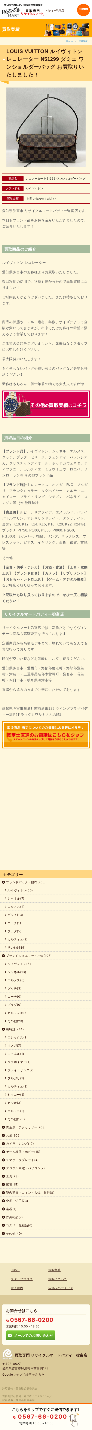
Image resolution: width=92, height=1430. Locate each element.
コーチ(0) (14, 996)
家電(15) (12, 1184)
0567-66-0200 (31, 1319)
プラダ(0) (14, 1004)
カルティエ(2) (17, 939)
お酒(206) (13, 1135)
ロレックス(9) (17, 1037)
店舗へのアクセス (60, 1288)
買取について (57, 1279)
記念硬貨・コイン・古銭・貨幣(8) (30, 1192)
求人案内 (17, 1288)
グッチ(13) (15, 915)
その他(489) (16, 947)
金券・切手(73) (16, 1201)
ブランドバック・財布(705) (25, 882)
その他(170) (16, 1119)
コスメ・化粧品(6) (19, 1225)
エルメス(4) (16, 906)
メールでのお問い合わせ (32, 1335)
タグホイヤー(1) (19, 1062)
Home (69, 41)
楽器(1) (10, 1209)
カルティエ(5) (17, 1013)
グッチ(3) (14, 988)
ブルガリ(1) (15, 1078)
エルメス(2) (15, 1111)
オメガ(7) (14, 1045)
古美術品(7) (14, 1217)
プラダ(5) (14, 931)
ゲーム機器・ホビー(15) (22, 1152)
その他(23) (15, 1021)
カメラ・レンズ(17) (19, 1143)
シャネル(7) (15, 898)
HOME (15, 1270)
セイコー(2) (15, 1094)
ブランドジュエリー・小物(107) (28, 955)
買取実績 (83, 41)
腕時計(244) (14, 1029)
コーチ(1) (14, 923)
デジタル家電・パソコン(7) (25, 1168)
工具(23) (12, 1176)
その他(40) (13, 1233)
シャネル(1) (15, 1053)
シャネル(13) (16, 972)
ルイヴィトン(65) (20, 890)
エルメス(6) (16, 980)
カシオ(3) (14, 1102)
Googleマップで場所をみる (22, 1374)
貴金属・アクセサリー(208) (25, 1127)
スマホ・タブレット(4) (22, 1160)
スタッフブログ (22, 1279)
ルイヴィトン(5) (19, 964)
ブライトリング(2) (20, 1070)
